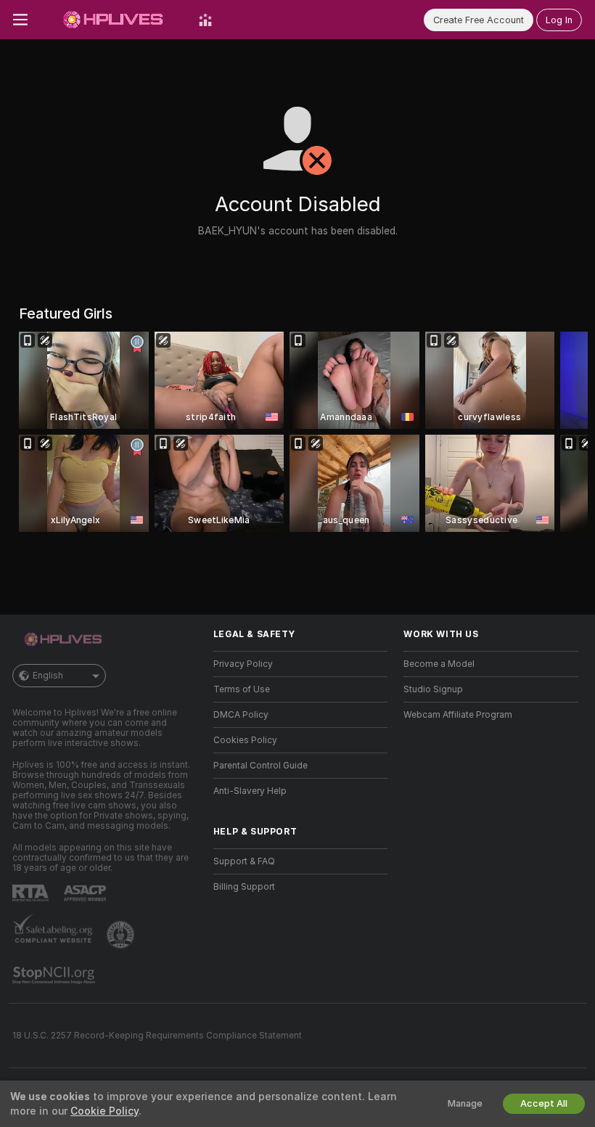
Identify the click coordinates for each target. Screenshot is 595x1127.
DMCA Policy (240, 715)
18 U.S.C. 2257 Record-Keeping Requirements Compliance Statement (157, 1035)
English (48, 676)
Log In (559, 20)
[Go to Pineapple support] (122, 934)
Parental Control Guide (260, 766)
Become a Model (439, 664)
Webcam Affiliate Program (457, 715)
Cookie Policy (104, 1111)
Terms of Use (241, 689)
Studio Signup (433, 689)
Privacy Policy (243, 664)
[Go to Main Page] (113, 19)
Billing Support (244, 887)
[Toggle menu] (20, 19)
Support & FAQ (244, 861)
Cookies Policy (245, 740)
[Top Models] (205, 19)
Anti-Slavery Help (250, 791)
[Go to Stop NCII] (55, 975)
